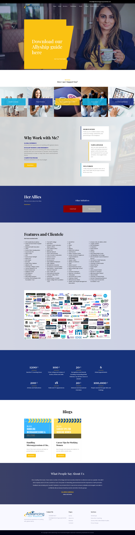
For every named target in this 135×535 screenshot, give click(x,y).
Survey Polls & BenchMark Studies (100, 520)
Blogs (86, 6)
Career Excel (73, 209)
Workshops (73, 6)
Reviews (103, 6)
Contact (109, 6)
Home (54, 6)
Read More (30, 165)
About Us (71, 518)
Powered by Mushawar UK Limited (85, 532)
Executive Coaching (96, 518)
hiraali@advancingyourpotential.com (100, 1)
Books (80, 6)
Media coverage (94, 6)
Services (65, 6)
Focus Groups (94, 523)
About (59, 6)
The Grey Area (91, 209)
